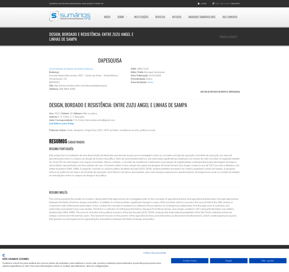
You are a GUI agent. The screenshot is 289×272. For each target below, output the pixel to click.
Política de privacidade (154, 253)
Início (107, 17)
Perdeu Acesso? (228, 37)
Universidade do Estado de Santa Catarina (71, 68)
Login (203, 4)
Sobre (121, 17)
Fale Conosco (229, 17)
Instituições (141, 17)
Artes (150, 82)
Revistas (160, 17)
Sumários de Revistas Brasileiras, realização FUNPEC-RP (76, 4)
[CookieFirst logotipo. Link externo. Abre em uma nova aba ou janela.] (4, 255)
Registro (235, 4)
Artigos (176, 17)
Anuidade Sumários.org (201, 17)
